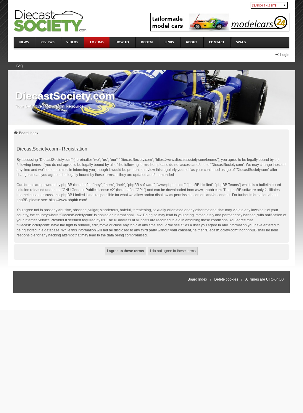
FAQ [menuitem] (19, 66)
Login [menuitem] (284, 55)
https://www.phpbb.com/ (68, 200)
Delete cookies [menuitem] (226, 279)
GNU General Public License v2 (88, 190)
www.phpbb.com (208, 190)
